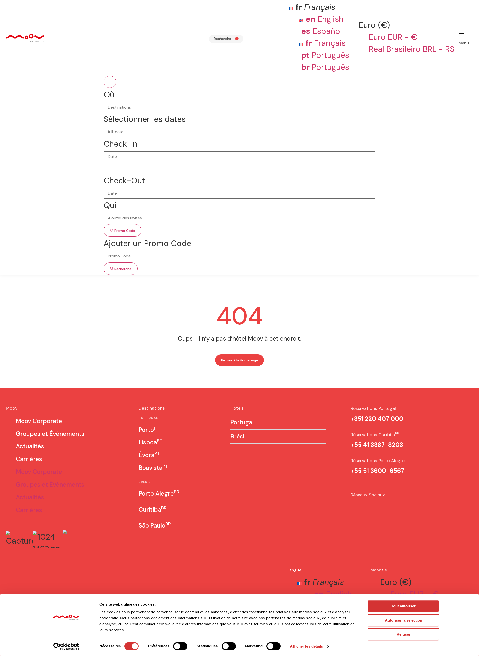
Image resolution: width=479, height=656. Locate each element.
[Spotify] (382, 505)
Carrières (29, 459)
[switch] (180, 646)
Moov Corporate (39, 421)
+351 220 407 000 (377, 419)
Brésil (238, 436)
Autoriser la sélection (403, 620)
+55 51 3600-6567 (377, 471)
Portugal (242, 422)
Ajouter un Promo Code (147, 243)
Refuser (403, 634)
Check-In (120, 144)
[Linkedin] (410, 505)
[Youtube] (396, 505)
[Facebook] (368, 505)
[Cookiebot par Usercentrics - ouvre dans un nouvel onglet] (66, 646)
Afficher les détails (306, 646)
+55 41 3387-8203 (377, 445)
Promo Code (124, 230)
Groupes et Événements (50, 433)
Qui (110, 205)
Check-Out (124, 181)
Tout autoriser (403, 606)
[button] (278, 422)
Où (109, 95)
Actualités (30, 446)
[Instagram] (355, 505)
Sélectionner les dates (145, 119)
